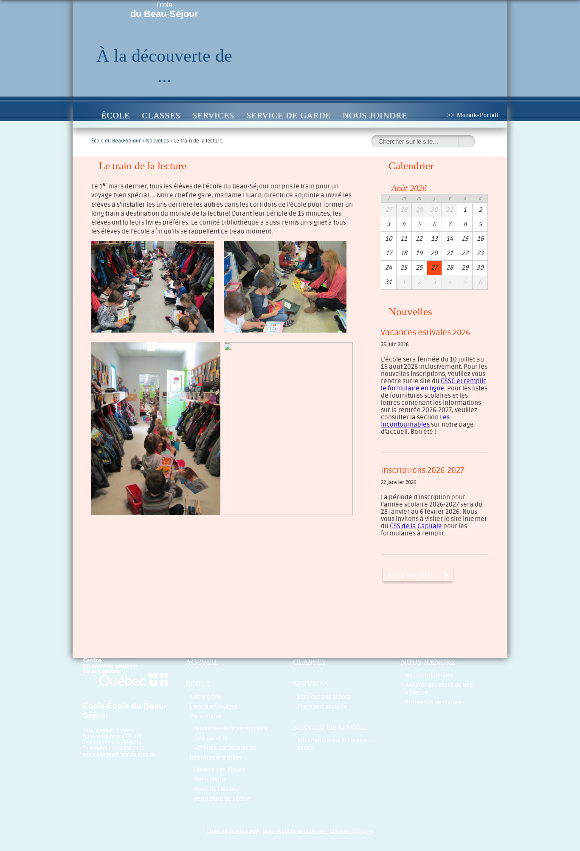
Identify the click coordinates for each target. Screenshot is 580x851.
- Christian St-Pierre (350, 831)
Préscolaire (209, 779)
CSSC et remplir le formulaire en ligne (433, 385)
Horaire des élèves (219, 769)
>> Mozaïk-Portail (473, 115)
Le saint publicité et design (294, 831)
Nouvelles (157, 141)
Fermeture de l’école (222, 799)
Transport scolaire (322, 706)
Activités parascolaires (225, 747)
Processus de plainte (433, 702)
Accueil (86, 115)
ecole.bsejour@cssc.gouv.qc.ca (119, 754)
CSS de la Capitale (416, 526)
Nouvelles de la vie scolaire (231, 728)
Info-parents (211, 738)
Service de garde (288, 115)
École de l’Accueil (217, 789)
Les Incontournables (415, 421)
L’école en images (214, 706)
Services (213, 115)
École (164, 10)
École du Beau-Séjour (116, 141)
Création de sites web (232, 831)
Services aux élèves (323, 696)
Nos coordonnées (428, 675)
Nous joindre (375, 115)
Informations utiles (216, 757)
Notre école (205, 696)
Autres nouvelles (409, 574)
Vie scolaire (205, 716)
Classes (161, 115)
